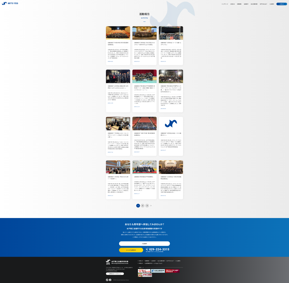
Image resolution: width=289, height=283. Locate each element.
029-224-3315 (111, 269)
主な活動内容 (254, 4)
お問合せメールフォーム (115, 273)
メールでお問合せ (131, 250)
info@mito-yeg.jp (112, 270)
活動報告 (239, 4)
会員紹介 (246, 4)
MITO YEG (13, 3)
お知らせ (232, 4)
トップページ (225, 4)
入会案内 (272, 4)
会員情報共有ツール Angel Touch (153, 263)
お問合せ (282, 4)
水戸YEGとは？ (263, 4)
